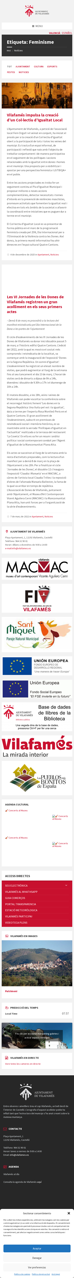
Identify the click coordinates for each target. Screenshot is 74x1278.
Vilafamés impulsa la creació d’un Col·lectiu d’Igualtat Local (34, 117)
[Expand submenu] (66, 885)
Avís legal (56, 1274)
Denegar (37, 1258)
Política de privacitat (41, 1274)
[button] (69, 1213)
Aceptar (37, 1248)
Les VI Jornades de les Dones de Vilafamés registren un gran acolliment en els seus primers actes (35, 304)
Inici (9, 50)
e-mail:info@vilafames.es (18, 548)
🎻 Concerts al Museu (16, 810)
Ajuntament (23, 66)
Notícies (18, 50)
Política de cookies (22, 1274)
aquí (39, 1181)
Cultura (39, 66)
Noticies (24, 72)
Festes (11, 72)
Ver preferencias (37, 1267)
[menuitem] (37, 886)
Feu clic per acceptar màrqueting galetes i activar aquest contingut (37, 1035)
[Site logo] (37, 15)
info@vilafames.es (19, 1154)
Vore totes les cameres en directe (23, 1063)
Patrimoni (11, 991)
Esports (52, 66)
